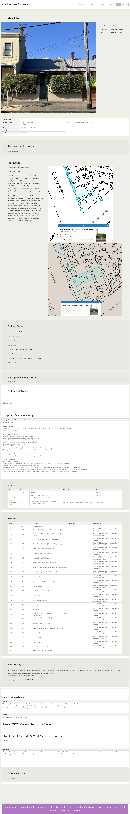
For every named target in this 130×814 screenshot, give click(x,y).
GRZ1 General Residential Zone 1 (32, 724)
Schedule (6, 729)
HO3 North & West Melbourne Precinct (39, 736)
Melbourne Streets (14, 4)
